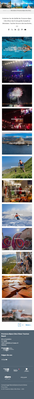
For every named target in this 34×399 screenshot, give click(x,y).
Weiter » (28, 325)
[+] (17, 26)
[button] (20, 4)
